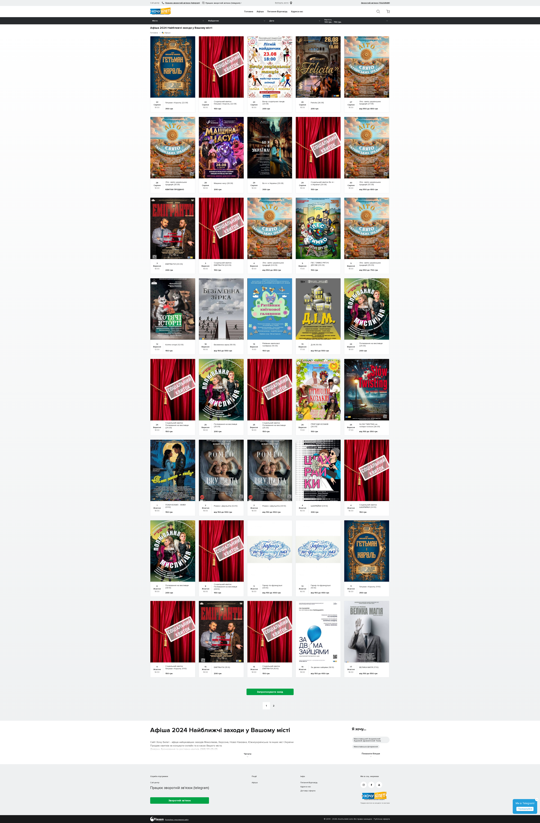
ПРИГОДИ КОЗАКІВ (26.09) (319, 425)
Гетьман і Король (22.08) (176, 102)
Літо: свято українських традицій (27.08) (370, 102)
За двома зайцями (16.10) (322, 667)
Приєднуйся (525, 808)
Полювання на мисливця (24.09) (370, 344)
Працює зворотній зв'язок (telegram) (182, 3)
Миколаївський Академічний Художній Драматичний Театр (367, 740)
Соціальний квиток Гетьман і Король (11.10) (176, 667)
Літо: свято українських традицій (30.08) (370, 183)
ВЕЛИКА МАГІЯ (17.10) (369, 667)
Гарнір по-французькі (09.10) (272, 587)
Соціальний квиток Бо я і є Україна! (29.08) (322, 183)
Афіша (260, 11)
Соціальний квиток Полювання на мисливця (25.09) (274, 425)
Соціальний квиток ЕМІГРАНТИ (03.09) (222, 264)
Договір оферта (307, 791)
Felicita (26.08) (317, 102)
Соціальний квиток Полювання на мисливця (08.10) (225, 587)
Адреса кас (297, 11)
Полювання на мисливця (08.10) (177, 587)
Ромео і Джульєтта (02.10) (226, 506)
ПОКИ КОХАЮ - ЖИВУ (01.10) (175, 506)
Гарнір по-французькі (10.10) (321, 587)
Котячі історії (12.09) (174, 344)
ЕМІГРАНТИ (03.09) (174, 264)
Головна (248, 11)
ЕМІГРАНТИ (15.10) (222, 667)
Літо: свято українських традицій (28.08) (176, 183)
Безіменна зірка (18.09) (225, 344)
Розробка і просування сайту (177, 820)
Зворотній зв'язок (179, 800)
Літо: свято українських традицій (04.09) (273, 264)
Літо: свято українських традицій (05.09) (370, 264)
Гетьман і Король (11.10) (370, 586)
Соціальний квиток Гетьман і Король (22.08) (225, 102)
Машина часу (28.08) (223, 183)
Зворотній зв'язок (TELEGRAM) (375, 3)
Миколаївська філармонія (366, 746)
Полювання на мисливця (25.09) (225, 425)
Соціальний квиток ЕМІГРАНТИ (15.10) (271, 667)
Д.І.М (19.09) (316, 344)
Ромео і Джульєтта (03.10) (274, 506)
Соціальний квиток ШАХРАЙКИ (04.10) (368, 506)
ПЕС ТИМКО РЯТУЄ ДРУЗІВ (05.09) (320, 264)
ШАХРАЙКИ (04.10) (319, 506)
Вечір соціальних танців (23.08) (273, 102)
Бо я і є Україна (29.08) (273, 183)
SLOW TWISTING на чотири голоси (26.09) (369, 425)
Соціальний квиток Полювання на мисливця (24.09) (177, 425)
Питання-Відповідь (277, 11)
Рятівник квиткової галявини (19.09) (271, 344)
